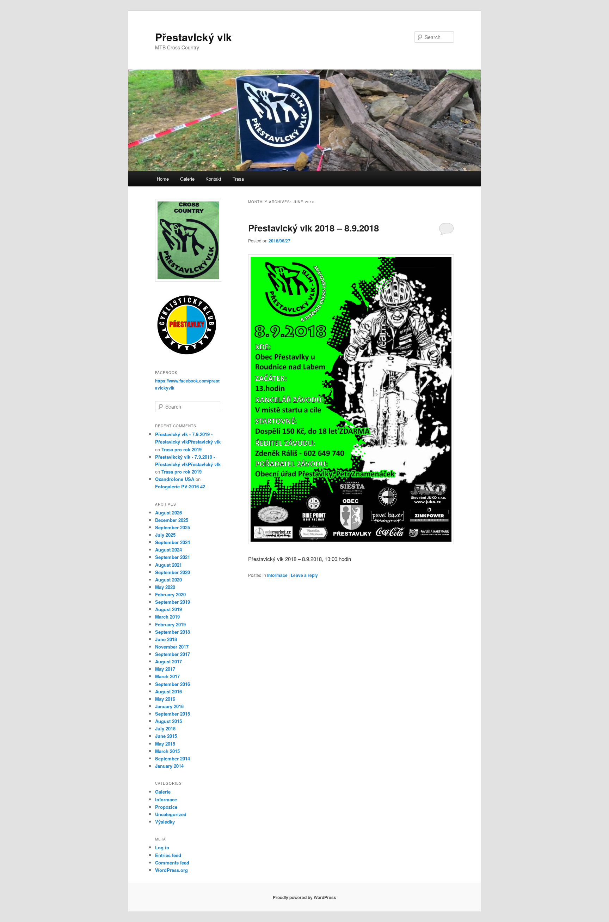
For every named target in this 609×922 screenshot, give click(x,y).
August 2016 (168, 691)
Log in (162, 847)
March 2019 (167, 616)
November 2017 (172, 646)
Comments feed (172, 862)
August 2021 (168, 564)
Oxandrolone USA (174, 479)
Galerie (187, 178)
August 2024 (168, 549)
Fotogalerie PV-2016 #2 (180, 486)
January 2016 (169, 706)
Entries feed (168, 855)
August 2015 (168, 721)
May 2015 (165, 743)
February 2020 (170, 594)
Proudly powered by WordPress (304, 897)
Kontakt (213, 178)
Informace (277, 575)
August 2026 (168, 512)
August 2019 (168, 609)
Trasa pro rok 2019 (181, 449)
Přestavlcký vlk (193, 36)
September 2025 (172, 527)
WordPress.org (171, 870)
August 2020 (168, 579)
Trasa (238, 178)
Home (163, 178)
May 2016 (165, 698)
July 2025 (165, 534)
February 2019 (170, 624)
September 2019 (172, 601)
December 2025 (171, 520)
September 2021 (172, 557)
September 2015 (172, 713)
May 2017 (165, 668)
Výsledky (165, 821)
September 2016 (172, 684)
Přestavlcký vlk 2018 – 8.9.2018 (313, 227)
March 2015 (167, 751)
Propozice (166, 806)
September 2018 (172, 631)
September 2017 (172, 654)
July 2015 (165, 728)
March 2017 (167, 676)
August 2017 (168, 661)
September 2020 (172, 572)
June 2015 (166, 736)
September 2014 (172, 758)
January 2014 (169, 766)
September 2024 (172, 542)
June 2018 (166, 639)
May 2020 (165, 587)
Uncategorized (170, 814)
